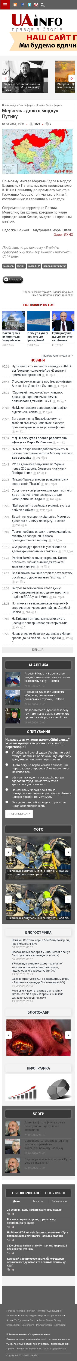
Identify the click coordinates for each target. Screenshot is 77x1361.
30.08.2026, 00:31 (22, 947)
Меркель (8, 266)
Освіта (60, 1315)
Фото (38, 829)
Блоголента (28, 1325)
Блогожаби (38, 1012)
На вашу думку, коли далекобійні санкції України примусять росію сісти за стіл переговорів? (37, 743)
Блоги (38, 1114)
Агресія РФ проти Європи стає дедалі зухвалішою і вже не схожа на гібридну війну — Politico (47, 677)
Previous (4, 78)
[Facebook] (21, 5)
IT (15, 1320)
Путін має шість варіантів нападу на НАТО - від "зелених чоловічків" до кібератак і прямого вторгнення (42, 371)
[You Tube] (35, 5)
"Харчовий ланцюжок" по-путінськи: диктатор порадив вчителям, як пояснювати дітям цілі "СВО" (37, 397)
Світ (21, 1315)
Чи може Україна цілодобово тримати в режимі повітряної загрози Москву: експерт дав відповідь (42, 453)
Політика (40, 1310)
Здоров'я (23, 1320)
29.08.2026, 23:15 (22, 1001)
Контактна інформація (29, 1348)
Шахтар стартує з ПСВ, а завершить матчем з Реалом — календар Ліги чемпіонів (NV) (40, 980)
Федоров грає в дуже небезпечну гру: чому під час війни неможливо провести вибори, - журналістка (47, 713)
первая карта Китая (54, 266)
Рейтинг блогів (44, 1325)
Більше (37, 650)
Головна (10, 1310)
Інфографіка (38, 1068)
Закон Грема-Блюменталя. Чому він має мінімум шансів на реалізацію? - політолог (13, 342)
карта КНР (34, 266)
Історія (50, 1315)
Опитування (38, 732)
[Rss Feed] (14, 5)
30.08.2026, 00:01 (22, 959)
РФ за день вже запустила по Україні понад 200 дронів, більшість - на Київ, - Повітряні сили (39, 468)
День (16, 1201)
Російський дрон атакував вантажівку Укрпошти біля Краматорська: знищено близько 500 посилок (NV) (38, 994)
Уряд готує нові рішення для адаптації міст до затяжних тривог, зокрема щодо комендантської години (42, 495)
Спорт (33, 1320)
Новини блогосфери (48, 105)
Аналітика (38, 665)
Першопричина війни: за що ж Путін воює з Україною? (48, 1161)
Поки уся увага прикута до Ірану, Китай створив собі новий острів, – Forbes (38, 342)
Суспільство (54, 1310)
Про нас (10, 1348)
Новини (38, 360)
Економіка (11, 1315)
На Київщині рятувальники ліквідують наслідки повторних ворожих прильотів (38, 872)
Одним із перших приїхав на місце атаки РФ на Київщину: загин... (22, 87)
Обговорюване (26, 1193)
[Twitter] (28, 5)
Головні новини (25, 1310)
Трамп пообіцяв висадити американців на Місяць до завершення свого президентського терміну (41, 536)
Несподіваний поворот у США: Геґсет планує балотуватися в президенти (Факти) (41, 953)
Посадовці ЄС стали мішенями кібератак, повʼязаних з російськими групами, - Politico (45, 695)
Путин (20, 266)
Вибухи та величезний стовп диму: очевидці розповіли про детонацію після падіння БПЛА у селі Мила (40, 592)
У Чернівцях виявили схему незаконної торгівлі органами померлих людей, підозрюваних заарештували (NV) (37, 967)
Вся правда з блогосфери (17, 105)
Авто (9, 1320)
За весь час (60, 1201)
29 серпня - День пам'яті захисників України (34, 1209)
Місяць (38, 1201)
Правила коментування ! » (57, 355)
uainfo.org (46, 1339)
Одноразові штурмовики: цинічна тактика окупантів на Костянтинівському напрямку (46, 1144)
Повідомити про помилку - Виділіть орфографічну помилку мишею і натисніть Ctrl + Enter (36, 252)
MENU (5, 4)
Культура (31, 1315)
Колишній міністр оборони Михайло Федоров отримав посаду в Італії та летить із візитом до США (36, 1262)
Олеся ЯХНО (63, 235)
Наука (41, 1315)
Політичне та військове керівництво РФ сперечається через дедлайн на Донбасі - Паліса (41, 608)
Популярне (55, 1193)
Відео (49, 1320)
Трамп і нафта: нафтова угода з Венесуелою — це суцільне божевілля (45, 1126)
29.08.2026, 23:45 (22, 974)
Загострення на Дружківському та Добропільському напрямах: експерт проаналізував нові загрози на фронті (38, 423)
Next (72, 78)
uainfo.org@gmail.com (54, 1348)
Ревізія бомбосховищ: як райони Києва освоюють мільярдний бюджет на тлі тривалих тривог (39, 562)
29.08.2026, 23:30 (22, 985)
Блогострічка (38, 933)
